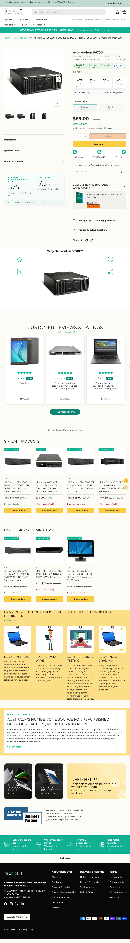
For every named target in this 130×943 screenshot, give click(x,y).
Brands (111, 3)
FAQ (120, 3)
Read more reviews (65, 412)
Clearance (77, 20)
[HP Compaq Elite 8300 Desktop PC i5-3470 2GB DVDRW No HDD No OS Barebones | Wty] (17, 461)
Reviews (56, 907)
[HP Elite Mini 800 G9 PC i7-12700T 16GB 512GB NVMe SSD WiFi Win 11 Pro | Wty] (49, 550)
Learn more (10, 620)
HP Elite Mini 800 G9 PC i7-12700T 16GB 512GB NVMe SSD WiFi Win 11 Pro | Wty (49, 574)
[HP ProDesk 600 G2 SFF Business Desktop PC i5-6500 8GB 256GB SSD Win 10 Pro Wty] (112, 461)
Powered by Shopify (25, 930)
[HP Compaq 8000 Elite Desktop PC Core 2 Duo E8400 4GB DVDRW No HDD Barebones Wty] (49, 461)
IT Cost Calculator (60, 897)
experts (77, 430)
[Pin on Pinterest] (91, 240)
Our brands (57, 882)
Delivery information (90, 877)
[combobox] (68, 12)
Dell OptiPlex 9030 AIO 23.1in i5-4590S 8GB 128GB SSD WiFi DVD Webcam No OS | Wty (80, 575)
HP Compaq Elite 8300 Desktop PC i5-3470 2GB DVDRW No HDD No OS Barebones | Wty (16, 487)
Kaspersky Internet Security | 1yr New (104, 195)
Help (107, 20)
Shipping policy (117, 882)
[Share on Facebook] (86, 240)
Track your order (88, 887)
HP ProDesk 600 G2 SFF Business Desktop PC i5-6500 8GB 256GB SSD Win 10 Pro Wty (112, 487)
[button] (2, 367)
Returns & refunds (89, 882)
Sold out (108, 136)
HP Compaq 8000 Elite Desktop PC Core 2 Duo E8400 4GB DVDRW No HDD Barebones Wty (48, 487)
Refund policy (117, 887)
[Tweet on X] (81, 240)
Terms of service (118, 892)
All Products (20, 38)
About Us (56, 877)
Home (7, 38)
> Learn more (14, 747)
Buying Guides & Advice (64, 892)
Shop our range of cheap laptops (94, 30)
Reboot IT (13, 930)
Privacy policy (116, 877)
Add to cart (93, 206)
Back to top (65, 858)
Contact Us (57, 902)
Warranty (114, 897)
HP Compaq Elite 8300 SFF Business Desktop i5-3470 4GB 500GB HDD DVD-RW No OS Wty (80, 487)
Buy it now (99, 144)
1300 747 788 (119, 20)
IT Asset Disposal (93, 20)
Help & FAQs (86, 892)
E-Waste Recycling (61, 887)
